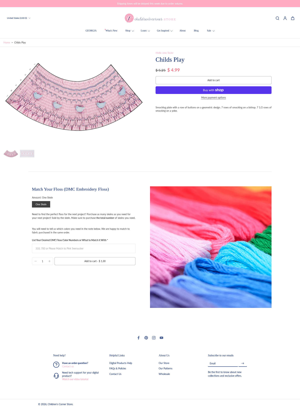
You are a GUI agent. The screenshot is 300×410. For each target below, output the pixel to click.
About (183, 30)
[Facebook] (138, 338)
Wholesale (164, 373)
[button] (214, 80)
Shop (127, 30)
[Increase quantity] (49, 261)
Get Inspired (163, 30)
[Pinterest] (146, 338)
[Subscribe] (243, 363)
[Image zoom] (73, 98)
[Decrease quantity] (35, 261)
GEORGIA (91, 30)
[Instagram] (154, 338)
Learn (144, 30)
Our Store (164, 363)
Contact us (68, 366)
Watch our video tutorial (75, 379)
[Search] (277, 18)
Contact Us (115, 373)
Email (212, 363)
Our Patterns (165, 368)
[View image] (10, 153)
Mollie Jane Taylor (164, 52)
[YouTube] (161, 338)
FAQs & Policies (117, 368)
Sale (209, 30)
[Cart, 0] (293, 18)
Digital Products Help (120, 363)
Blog (196, 30)
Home (6, 42)
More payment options (213, 97)
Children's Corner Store (60, 404)
